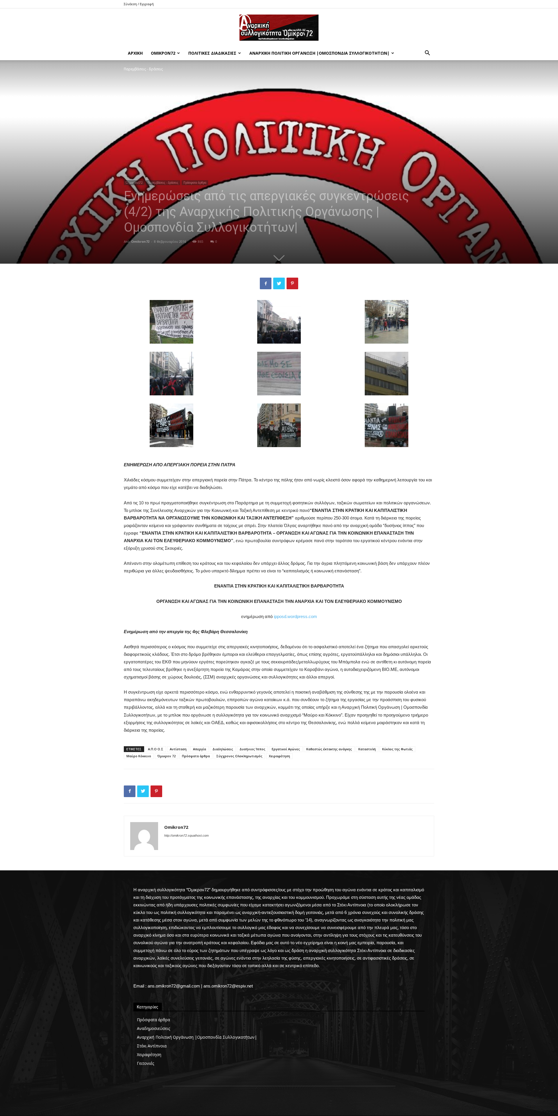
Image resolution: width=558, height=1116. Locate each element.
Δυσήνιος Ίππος (252, 749)
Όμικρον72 (163, 53)
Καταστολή (367, 749)
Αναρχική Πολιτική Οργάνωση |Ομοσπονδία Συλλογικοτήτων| (319, 53)
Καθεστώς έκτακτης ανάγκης (329, 749)
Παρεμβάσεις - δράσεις (163, 183)
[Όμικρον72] (279, 28)
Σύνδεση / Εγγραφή (139, 4)
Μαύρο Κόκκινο (138, 756)
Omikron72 (140, 241)
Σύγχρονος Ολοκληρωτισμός (239, 756)
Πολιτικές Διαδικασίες (212, 53)
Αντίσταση (178, 749)
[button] (427, 53)
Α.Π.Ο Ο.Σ (155, 749)
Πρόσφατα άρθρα (194, 183)
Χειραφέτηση (279, 756)
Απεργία (199, 749)
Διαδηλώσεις (222, 749)
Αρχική (135, 53)
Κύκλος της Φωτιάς (397, 749)
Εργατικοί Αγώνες (286, 749)
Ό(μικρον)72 (134, 183)
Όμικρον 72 (167, 756)
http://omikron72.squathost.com (186, 835)
